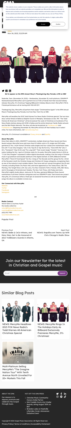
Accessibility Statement (40, 424)
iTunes (32, 134)
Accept (43, 24)
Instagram (5, 192)
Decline (58, 24)
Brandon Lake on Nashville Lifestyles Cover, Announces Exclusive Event (38, 411)
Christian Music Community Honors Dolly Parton (37, 399)
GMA (10, 31)
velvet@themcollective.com (11, 208)
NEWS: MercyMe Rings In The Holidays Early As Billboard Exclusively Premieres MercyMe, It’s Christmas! (51, 330)
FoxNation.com (7, 127)
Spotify (47, 134)
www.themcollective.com (10, 215)
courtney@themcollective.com (12, 210)
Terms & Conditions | (22, 424)
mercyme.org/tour (31, 130)
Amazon (38, 134)
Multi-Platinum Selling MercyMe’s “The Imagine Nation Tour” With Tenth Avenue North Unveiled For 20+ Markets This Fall (17, 372)
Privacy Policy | (8, 424)
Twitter (4, 188)
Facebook (5, 190)
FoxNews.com (53, 125)
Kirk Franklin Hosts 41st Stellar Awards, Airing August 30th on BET (39, 404)
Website (4, 186)
